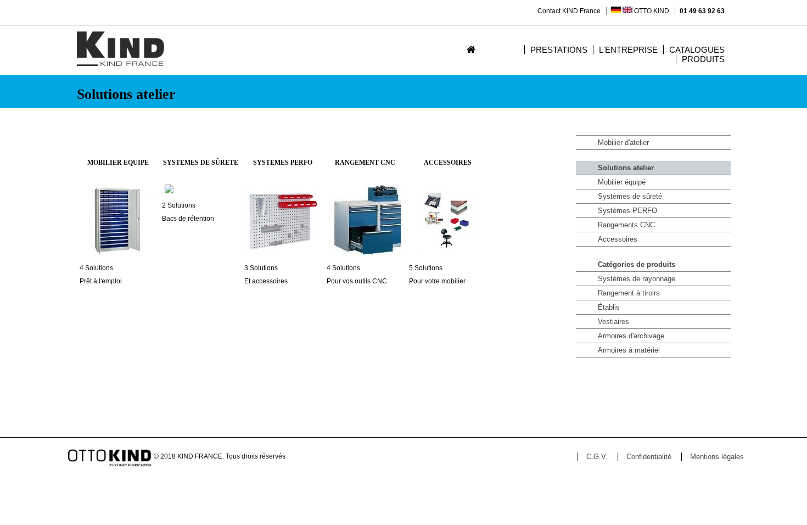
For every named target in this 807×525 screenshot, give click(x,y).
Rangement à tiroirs (629, 293)
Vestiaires (613, 321)
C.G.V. (597, 457)
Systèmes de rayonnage (636, 279)
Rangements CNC (626, 225)
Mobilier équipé (622, 182)
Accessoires (617, 239)
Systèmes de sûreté (630, 196)
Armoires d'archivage (631, 336)
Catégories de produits (636, 264)
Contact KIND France (569, 11)
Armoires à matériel (629, 350)
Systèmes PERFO (627, 210)
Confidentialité (648, 457)
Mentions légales (717, 457)
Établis (609, 307)
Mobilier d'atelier (623, 142)
